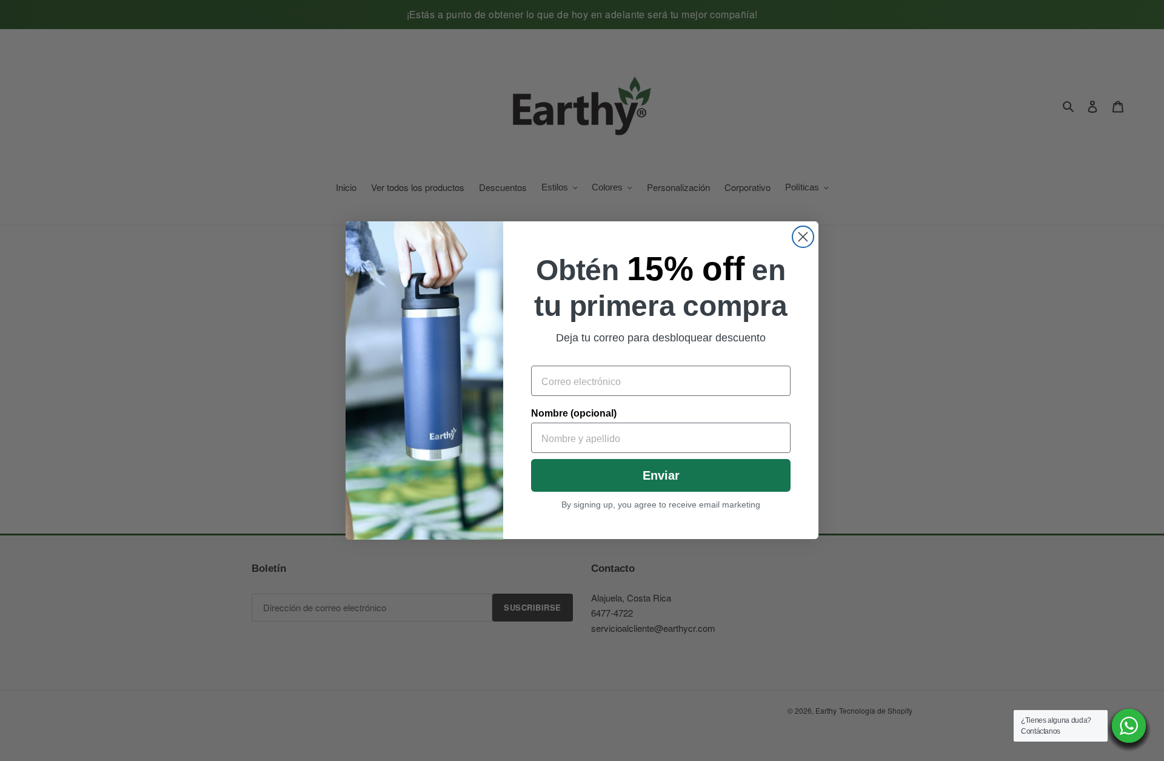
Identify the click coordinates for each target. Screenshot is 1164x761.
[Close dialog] (803, 236)
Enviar (661, 476)
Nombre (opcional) (574, 414)
